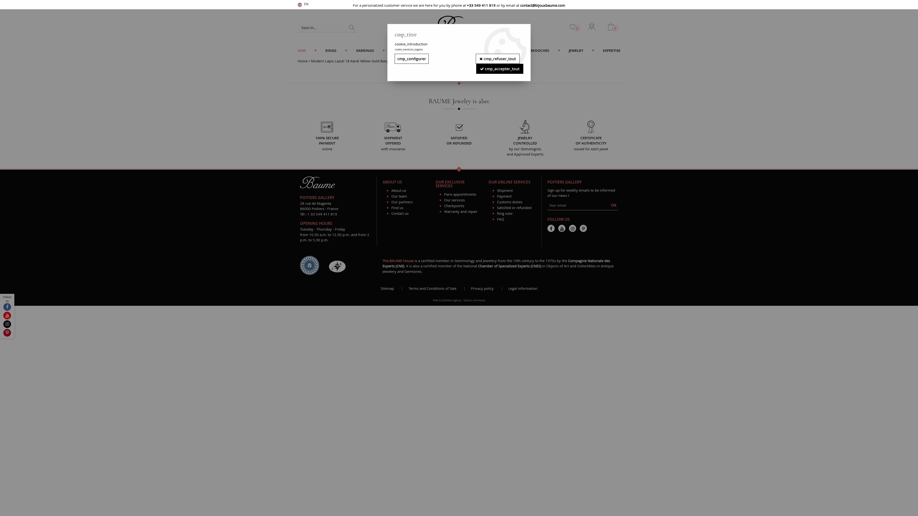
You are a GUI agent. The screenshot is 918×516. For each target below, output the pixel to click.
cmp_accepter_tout (501, 68)
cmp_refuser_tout (499, 58)
